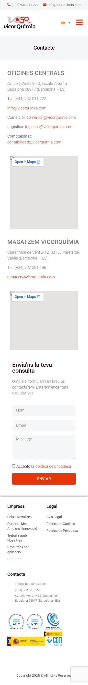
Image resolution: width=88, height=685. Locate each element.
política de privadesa (53, 466)
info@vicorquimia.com (26, 108)
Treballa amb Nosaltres (17, 537)
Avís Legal (54, 517)
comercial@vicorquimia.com (51, 117)
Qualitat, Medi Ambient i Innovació (22, 526)
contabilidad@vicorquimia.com (34, 142)
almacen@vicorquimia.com (31, 277)
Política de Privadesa (62, 531)
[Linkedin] (13, 662)
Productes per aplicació (18, 549)
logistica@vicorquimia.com (48, 126)
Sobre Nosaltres (19, 517)
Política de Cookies (60, 524)
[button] (79, 22)
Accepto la (43, 466)
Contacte (14, 559)
